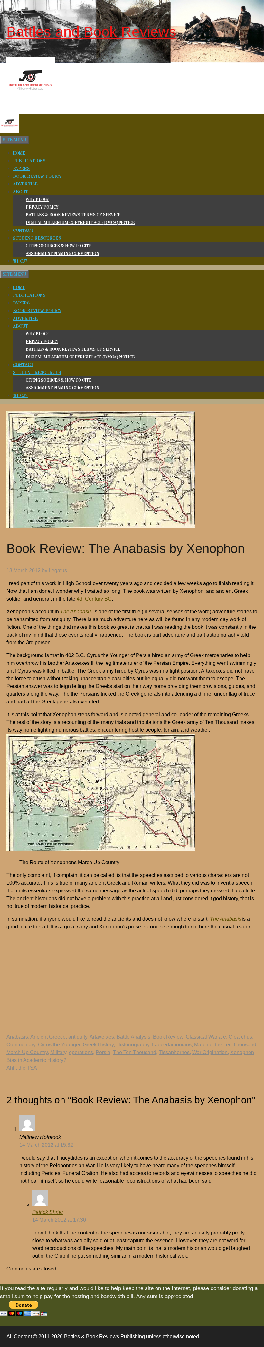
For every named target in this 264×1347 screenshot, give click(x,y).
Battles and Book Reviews (91, 31)
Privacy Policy (42, 207)
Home (19, 153)
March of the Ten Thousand (225, 1044)
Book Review (168, 1037)
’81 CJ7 (20, 261)
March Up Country (27, 1052)
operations (81, 1052)
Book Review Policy (37, 176)
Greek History (98, 1044)
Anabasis (17, 1037)
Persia (103, 1052)
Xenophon (242, 1052)
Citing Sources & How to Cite (58, 246)
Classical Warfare (206, 1037)
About (20, 192)
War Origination (210, 1052)
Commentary (20, 1044)
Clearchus (240, 1037)
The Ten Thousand (134, 1052)
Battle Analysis (133, 1037)
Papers (21, 169)
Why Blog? (37, 200)
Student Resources (37, 238)
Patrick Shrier (47, 1212)
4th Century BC (94, 598)
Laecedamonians (172, 1044)
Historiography (132, 1044)
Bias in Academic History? (36, 1060)
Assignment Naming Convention (62, 254)
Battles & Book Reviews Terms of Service (73, 215)
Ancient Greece (48, 1037)
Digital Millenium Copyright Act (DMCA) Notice (80, 223)
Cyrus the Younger (59, 1044)
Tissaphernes (174, 1052)
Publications (29, 161)
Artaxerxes (102, 1037)
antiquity (77, 1037)
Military (58, 1052)
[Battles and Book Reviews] (9, 132)
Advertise (25, 184)
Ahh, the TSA (21, 1068)
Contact (23, 230)
